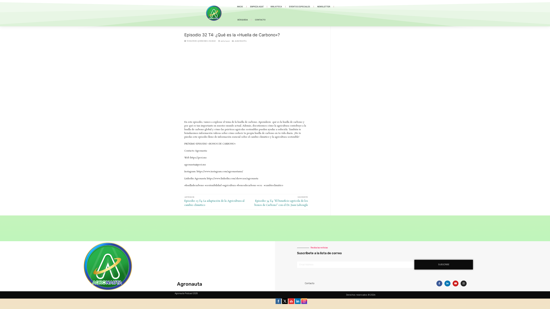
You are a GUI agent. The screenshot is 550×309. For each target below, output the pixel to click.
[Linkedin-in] (447, 284)
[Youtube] (456, 284)
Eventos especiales (299, 6)
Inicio (240, 6)
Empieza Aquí (256, 6)
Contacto (260, 20)
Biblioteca (276, 6)
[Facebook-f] (439, 284)
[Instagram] (464, 284)
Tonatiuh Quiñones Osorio (201, 41)
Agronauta (240, 41)
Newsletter (323, 6)
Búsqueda (242, 20)
